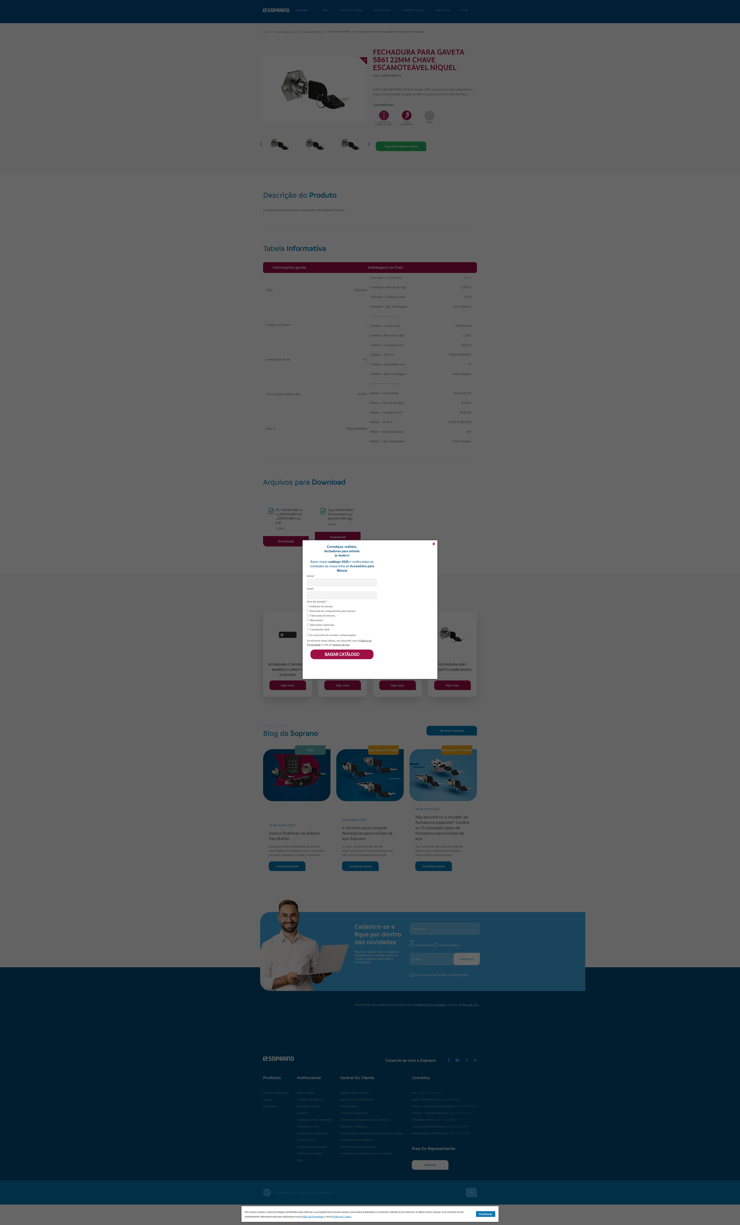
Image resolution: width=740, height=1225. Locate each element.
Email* (310, 588)
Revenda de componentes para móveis (332, 611)
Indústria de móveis (321, 606)
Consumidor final (319, 629)
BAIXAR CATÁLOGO (342, 654)
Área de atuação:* (317, 601)
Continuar (485, 1214)
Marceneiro (316, 620)
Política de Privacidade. (313, 1216)
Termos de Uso (341, 644)
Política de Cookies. (342, 1216)
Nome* (311, 576)
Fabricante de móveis (322, 615)
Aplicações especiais (321, 625)
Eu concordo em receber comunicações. (333, 635)
